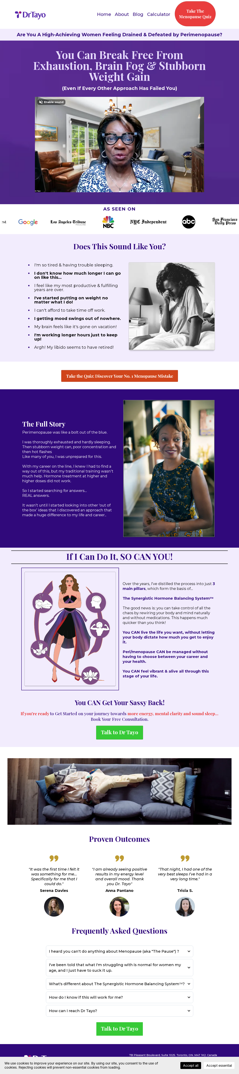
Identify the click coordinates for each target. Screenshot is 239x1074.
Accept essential (219, 1065)
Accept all (190, 1065)
